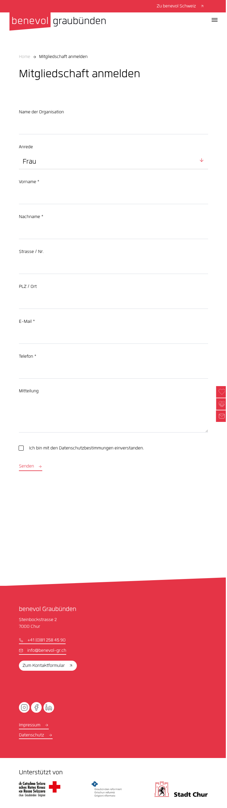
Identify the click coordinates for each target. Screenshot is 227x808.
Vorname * (29, 182)
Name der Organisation (41, 112)
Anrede (26, 147)
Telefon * (27, 357)
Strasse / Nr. (31, 252)
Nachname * (31, 217)
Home (24, 57)
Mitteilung (29, 391)
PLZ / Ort (28, 287)
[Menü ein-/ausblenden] (215, 20)
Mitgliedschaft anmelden (63, 57)
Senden (26, 466)
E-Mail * (27, 322)
